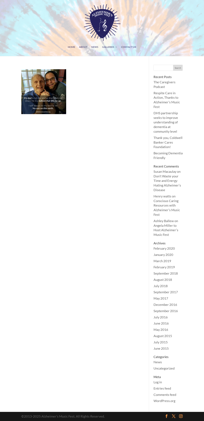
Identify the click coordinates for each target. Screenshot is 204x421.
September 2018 (166, 273)
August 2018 (163, 280)
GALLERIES (108, 47)
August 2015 (163, 336)
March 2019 (162, 261)
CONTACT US (128, 47)
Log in (158, 382)
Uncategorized (164, 368)
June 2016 (161, 323)
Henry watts (162, 196)
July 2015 (161, 342)
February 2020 (164, 248)
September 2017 (166, 292)
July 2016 (161, 317)
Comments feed (165, 395)
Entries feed (162, 388)
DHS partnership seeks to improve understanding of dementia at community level (166, 122)
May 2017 (161, 298)
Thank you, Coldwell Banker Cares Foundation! (168, 142)
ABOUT (83, 47)
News (158, 362)
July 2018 (161, 286)
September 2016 (166, 311)
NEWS (94, 47)
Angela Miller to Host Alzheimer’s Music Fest (166, 230)
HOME (71, 47)
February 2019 (164, 267)
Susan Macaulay (165, 171)
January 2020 (163, 255)
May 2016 (161, 330)
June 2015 (161, 348)
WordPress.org (164, 401)
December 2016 (165, 305)
